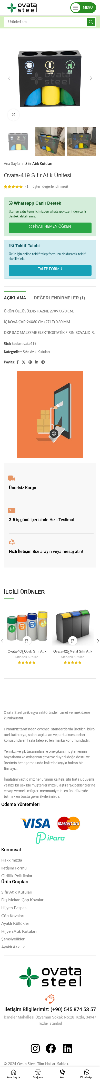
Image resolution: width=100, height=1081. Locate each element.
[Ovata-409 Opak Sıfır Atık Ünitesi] (26, 626)
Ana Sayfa (12, 164)
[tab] (15, 297)
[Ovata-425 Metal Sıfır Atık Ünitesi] (72, 626)
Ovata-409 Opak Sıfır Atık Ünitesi (27, 653)
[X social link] (23, 362)
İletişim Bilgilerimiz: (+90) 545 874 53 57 (50, 1009)
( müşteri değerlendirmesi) (46, 186)
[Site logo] (22, 7)
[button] (9, 78)
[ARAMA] (91, 22)
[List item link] (50, 860)
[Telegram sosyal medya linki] (43, 362)
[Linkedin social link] (37, 362)
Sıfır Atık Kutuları (38, 164)
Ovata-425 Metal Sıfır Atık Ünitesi (72, 653)
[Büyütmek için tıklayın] (13, 115)
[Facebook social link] (17, 362)
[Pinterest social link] (30, 362)
